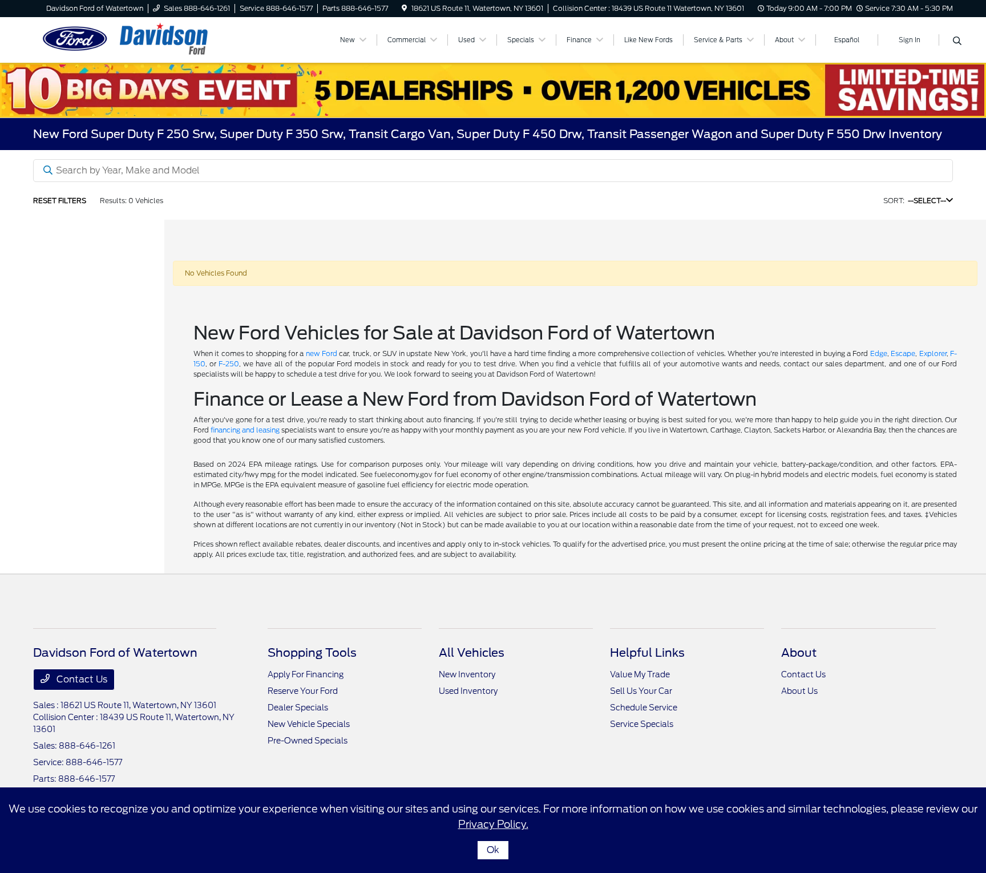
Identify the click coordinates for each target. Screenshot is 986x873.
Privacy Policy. (493, 824)
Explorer (933, 353)
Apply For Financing (306, 674)
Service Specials (641, 724)
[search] (957, 41)
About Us (799, 691)
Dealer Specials (298, 707)
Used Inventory (468, 691)
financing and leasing (245, 430)
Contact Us (80, 679)
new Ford (321, 353)
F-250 (229, 363)
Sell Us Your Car (641, 691)
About (799, 653)
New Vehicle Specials (309, 724)
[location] (404, 8)
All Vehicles (471, 653)
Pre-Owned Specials (307, 740)
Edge (878, 353)
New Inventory (467, 674)
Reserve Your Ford (303, 691)
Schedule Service (643, 707)
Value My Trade (640, 674)
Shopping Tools (312, 653)
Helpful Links (647, 653)
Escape (903, 353)
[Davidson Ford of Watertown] (131, 39)
